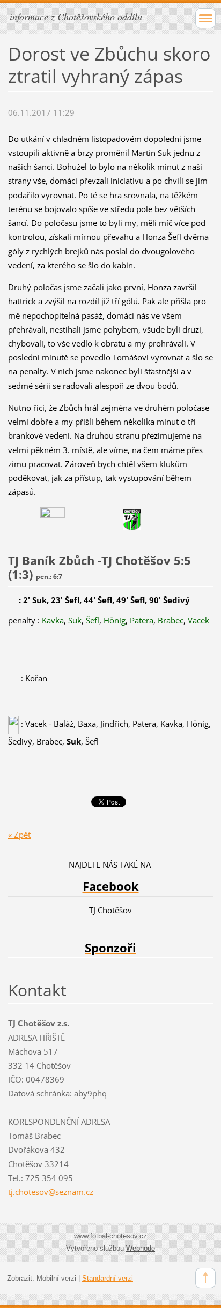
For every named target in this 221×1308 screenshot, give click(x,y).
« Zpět (19, 834)
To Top (205, 1278)
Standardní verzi (107, 1278)
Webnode (140, 1248)
